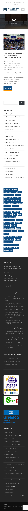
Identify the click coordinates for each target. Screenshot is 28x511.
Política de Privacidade (12, 361)
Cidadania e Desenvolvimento (12, 200)
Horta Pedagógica (9, 228)
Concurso (15, 206)
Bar (20, 192)
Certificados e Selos (11, 364)
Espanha (11, 222)
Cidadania (17, 197)
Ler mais (8, 88)
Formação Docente (11, 152)
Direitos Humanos (13, 63)
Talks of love (9, 342)
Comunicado (19, 203)
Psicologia (8, 171)
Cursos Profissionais (10, 208)
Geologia (6, 225)
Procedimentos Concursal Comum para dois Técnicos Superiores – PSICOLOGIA (13, 314)
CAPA (11, 197)
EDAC (19, 214)
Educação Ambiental (10, 217)
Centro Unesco (10, 120)
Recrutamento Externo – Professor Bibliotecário (13, 321)
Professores (9, 168)
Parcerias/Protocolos (11, 161)
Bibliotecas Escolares (11, 117)
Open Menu (22, 9)
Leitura (14, 231)
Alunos (7, 114)
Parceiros (8, 368)
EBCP (10, 214)
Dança (19, 208)
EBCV (15, 214)
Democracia (7, 211)
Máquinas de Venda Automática (12, 236)
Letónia (21, 231)
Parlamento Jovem (11, 165)
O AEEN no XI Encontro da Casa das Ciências (13, 297)
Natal (11, 239)
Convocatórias (9, 130)
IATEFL (5, 67)
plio (5, 509)
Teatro (16, 247)
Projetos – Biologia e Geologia (14, 338)
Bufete (6, 197)
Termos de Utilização (11, 358)
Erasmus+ (8, 142)
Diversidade (16, 211)
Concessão (7, 206)
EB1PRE (7, 136)
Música (6, 239)
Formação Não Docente (12, 155)
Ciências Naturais (9, 203)
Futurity (11, 65)
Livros (6, 233)
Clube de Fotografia (11, 123)
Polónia (17, 239)
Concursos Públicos (11, 126)
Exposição (18, 222)
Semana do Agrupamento (13, 177)
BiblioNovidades (8, 195)
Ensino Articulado (10, 139)
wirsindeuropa (8, 250)
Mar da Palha (9, 158)
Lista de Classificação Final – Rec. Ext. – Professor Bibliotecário (13, 305)
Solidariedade (8, 247)
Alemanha (14, 189)
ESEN (19, 63)
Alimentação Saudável (10, 192)
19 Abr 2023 (14, 61)
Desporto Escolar (10, 133)
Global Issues (17, 65)
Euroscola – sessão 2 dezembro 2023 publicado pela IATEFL (14, 56)
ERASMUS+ (19, 220)
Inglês (9, 67)
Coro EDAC (8, 309)
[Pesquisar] (21, 103)
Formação (8, 149)
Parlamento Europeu (17, 67)
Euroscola (6, 65)
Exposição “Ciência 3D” (12, 346)
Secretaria (8, 174)
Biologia (17, 195)
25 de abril (7, 189)
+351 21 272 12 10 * (11, 272)
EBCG (5, 214)
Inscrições (7, 231)
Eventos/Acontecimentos (13, 145)
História (13, 225)
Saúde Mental (8, 242)
